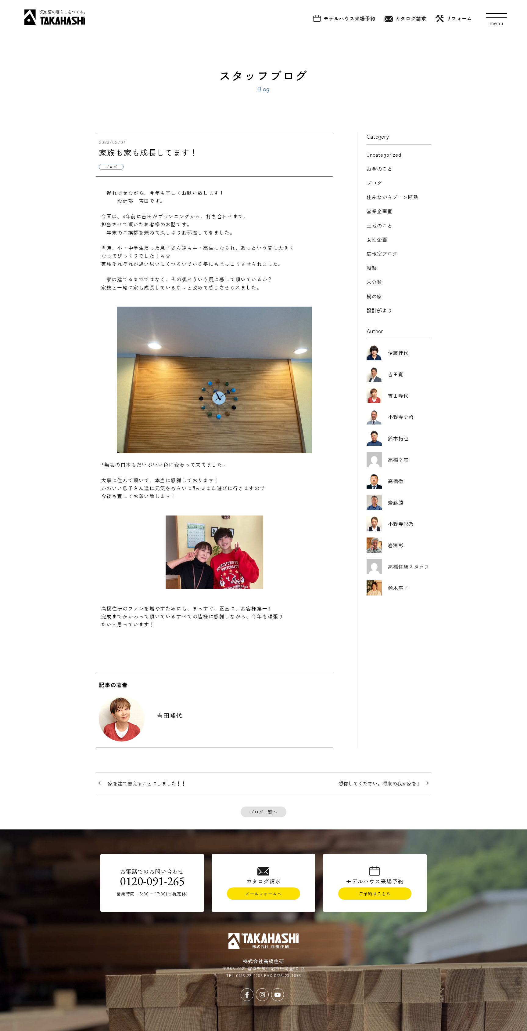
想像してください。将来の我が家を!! (379, 783)
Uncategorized (384, 154)
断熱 (372, 267)
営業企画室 (380, 211)
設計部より (380, 310)
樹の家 (374, 296)
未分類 (374, 282)
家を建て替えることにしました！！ (147, 783)
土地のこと (380, 225)
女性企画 (377, 239)
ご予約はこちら (375, 894)
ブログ (374, 182)
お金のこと (380, 168)
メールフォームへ (263, 894)
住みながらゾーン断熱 (392, 197)
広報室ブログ (382, 253)
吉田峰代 (169, 715)
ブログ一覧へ (263, 812)
